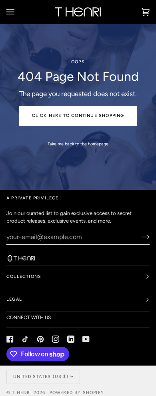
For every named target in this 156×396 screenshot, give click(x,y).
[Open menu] (18, 12)
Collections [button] (23, 276)
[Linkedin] (70, 339)
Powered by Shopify (77, 392)
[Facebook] (10, 339)
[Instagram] (55, 339)
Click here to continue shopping (78, 115)
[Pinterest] (40, 339)
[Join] (139, 236)
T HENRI (22, 392)
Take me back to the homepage (78, 144)
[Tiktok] (25, 339)
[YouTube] (86, 339)
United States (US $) (40, 376)
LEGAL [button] (14, 299)
